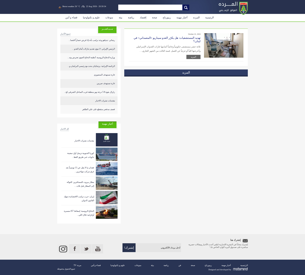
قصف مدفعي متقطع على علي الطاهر (98, 109)
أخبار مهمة (182, 17)
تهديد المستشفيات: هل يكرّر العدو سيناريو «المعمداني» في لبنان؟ (167, 39)
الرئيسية (209, 17)
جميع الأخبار (65, 34)
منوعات (109, 17)
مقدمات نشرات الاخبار (105, 100)
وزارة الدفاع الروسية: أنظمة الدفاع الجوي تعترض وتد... (91, 57)
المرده (196, 17)
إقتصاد (143, 17)
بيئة (120, 17)
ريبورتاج (167, 17)
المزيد (193, 57)
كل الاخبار (64, 129)
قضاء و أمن (71, 17)
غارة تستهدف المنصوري (104, 75)
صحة (154, 17)
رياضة (131, 17)
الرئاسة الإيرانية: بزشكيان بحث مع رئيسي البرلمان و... (91, 66)
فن (179, 265)
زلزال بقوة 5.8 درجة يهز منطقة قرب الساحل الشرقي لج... (89, 92)
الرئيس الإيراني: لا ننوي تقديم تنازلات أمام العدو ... (93, 49)
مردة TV (77, 265)
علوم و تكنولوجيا (91, 17)
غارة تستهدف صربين (106, 83)
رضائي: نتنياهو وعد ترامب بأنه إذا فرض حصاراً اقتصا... (92, 40)
